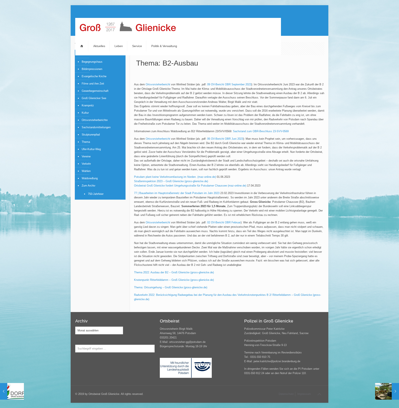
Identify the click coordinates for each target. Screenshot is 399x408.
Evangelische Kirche (94, 76)
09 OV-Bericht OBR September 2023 (229, 84)
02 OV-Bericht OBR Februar (224, 222)
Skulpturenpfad (91, 134)
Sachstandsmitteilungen (96, 127)
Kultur (85, 112)
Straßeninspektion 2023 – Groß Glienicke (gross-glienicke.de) (171, 181)
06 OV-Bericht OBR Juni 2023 (225, 138)
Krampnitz (88, 105)
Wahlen (86, 171)
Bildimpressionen (92, 69)
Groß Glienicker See (94, 98)
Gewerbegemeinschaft (95, 90)
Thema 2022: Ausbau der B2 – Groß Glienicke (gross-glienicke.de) (174, 272)
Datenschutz (286, 394)
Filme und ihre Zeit (93, 83)
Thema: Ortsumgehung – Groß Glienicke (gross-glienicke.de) (170, 287)
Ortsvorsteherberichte (95, 120)
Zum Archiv (88, 185)
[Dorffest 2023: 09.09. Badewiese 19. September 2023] (12, 391)
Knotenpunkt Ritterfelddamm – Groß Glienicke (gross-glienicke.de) (174, 279)
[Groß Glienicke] (127, 27)
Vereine (86, 156)
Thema (86, 141)
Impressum (304, 394)
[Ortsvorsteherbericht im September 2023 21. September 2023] (387, 391)
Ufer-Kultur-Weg (91, 149)
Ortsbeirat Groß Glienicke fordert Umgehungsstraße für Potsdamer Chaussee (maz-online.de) (190, 185)
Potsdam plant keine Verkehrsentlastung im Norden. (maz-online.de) (175, 176)
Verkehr (86, 163)
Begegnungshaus (92, 61)
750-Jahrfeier (95, 193)
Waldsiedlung (90, 178)
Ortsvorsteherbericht (158, 84)
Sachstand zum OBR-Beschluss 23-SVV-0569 (261, 131)
